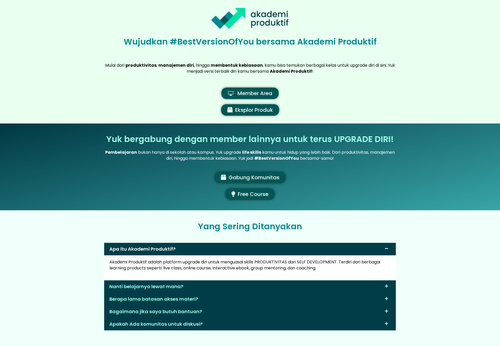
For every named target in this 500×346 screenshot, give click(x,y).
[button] (250, 249)
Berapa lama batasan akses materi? (153, 299)
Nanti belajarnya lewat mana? (146, 286)
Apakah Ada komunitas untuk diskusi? (156, 324)
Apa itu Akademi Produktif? (142, 249)
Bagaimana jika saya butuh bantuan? (155, 311)
